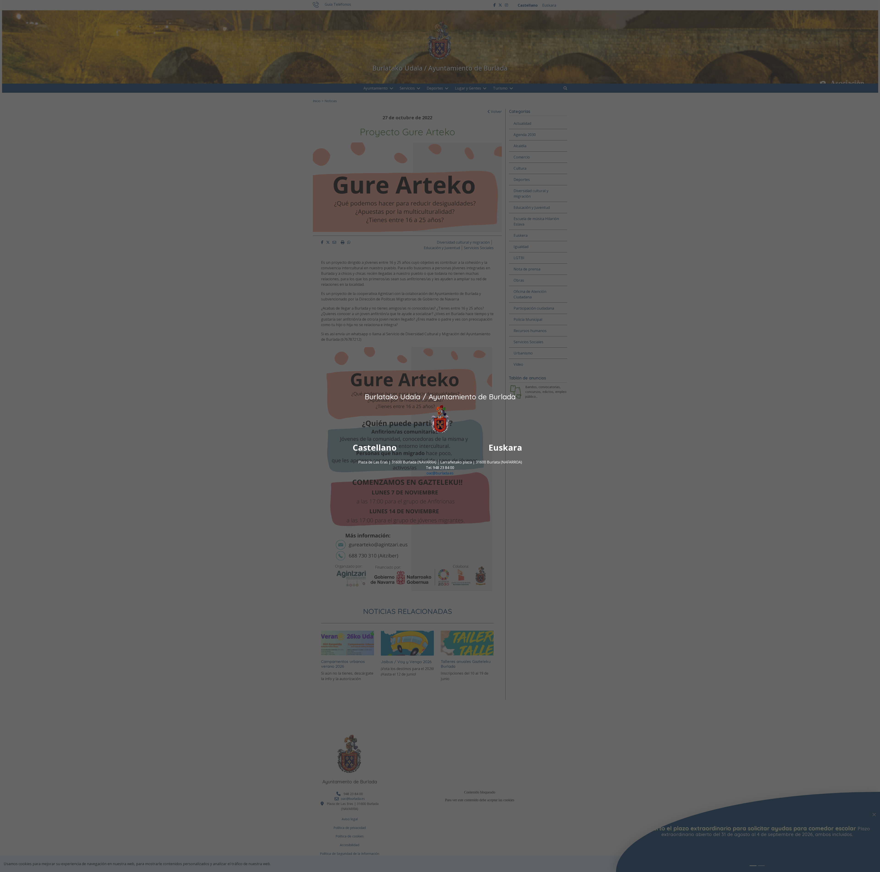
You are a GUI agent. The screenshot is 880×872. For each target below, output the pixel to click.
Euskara (505, 447)
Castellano (375, 447)
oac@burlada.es (440, 473)
